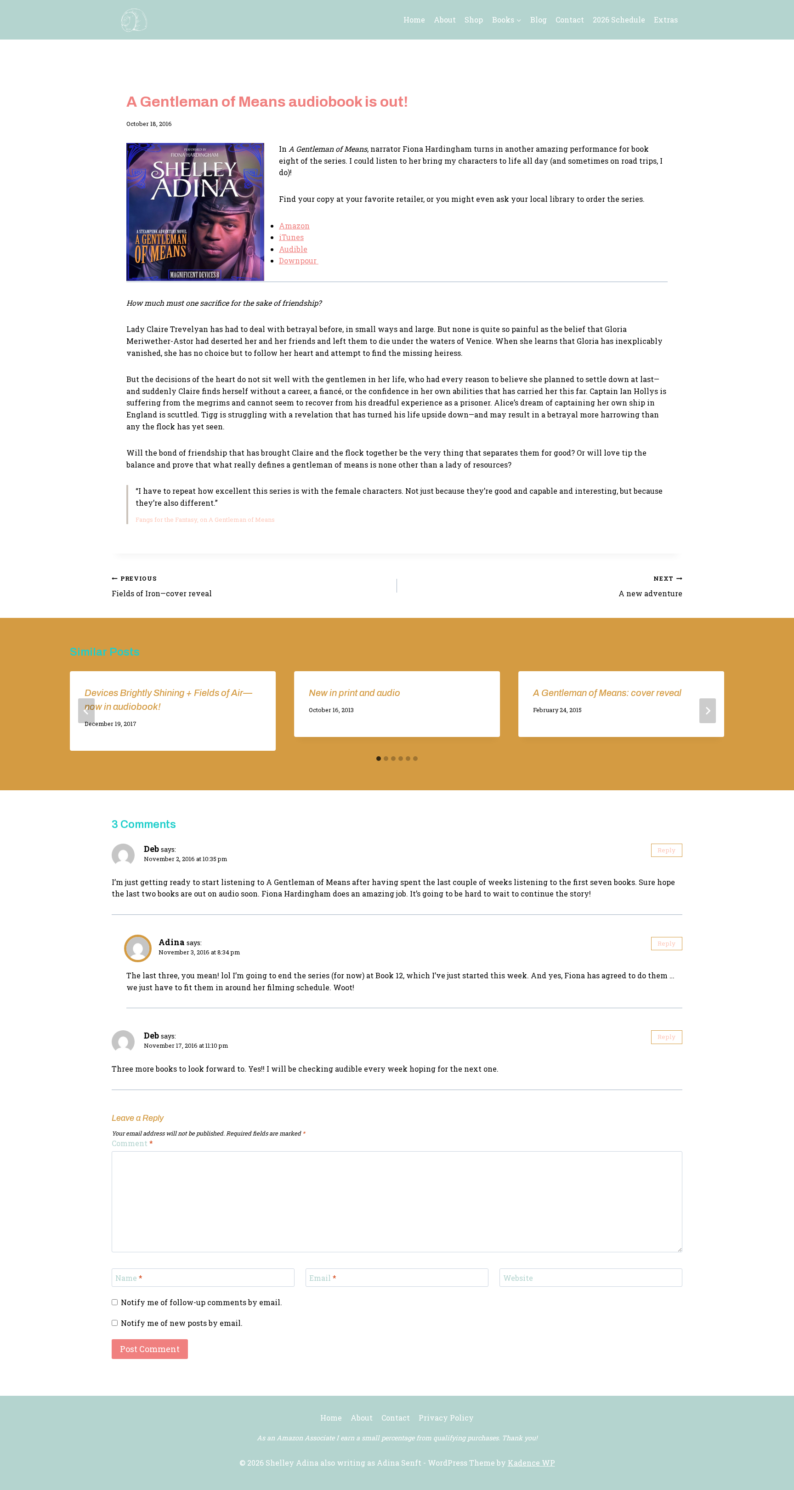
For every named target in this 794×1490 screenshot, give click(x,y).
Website (518, 1277)
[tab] (378, 758)
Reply (666, 850)
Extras (666, 19)
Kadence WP (531, 1462)
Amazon (294, 225)
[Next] (707, 710)
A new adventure (650, 586)
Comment (132, 1143)
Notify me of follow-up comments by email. (201, 1302)
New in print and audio (354, 693)
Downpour (298, 260)
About (445, 19)
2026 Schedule (619, 19)
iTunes (291, 237)
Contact (570, 19)
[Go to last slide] (86, 710)
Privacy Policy (446, 1417)
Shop (474, 19)
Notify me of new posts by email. (182, 1323)
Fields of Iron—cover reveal (162, 586)
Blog (538, 19)
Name (128, 1277)
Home (414, 19)
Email (322, 1277)
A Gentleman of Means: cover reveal (607, 693)
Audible (293, 249)
